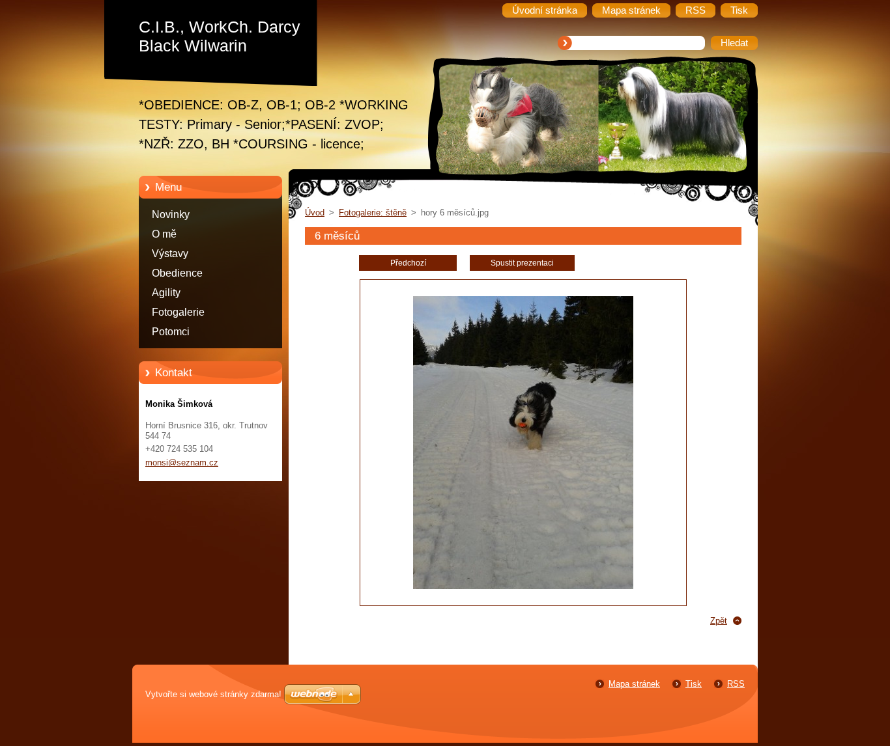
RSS (736, 684)
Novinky (171, 214)
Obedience (177, 273)
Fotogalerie (178, 312)
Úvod (314, 212)
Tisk (693, 684)
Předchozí (408, 263)
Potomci (171, 331)
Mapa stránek (634, 684)
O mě (164, 234)
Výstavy (170, 253)
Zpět (718, 621)
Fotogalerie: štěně (373, 212)
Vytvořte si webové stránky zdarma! (213, 694)
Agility (166, 292)
